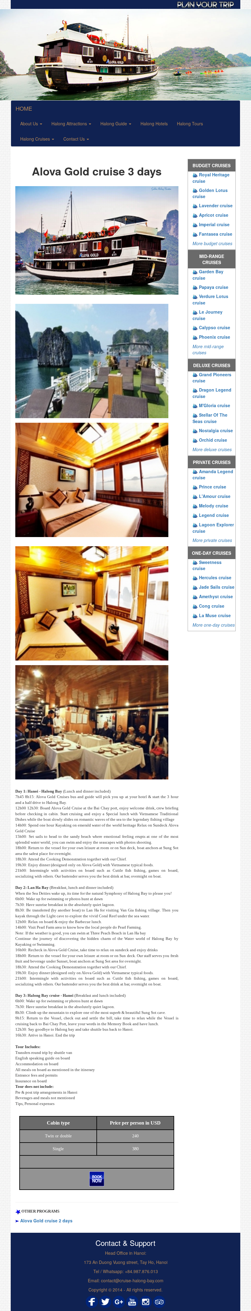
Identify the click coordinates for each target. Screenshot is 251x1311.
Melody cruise (213, 506)
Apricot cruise (213, 215)
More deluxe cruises (212, 449)
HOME (24, 108)
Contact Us (74, 139)
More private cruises (212, 540)
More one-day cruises (214, 625)
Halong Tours (190, 123)
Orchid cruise (213, 440)
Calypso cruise (214, 327)
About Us (29, 123)
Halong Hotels (154, 123)
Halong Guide (114, 123)
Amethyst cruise (216, 596)
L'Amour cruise (214, 496)
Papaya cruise (213, 287)
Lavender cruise (216, 205)
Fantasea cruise (215, 234)
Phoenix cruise (214, 337)
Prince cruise (212, 487)
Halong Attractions (69, 123)
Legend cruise (214, 515)
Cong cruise (211, 606)
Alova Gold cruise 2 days (46, 1220)
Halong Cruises (35, 139)
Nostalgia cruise (216, 430)
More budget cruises (212, 243)
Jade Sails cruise (216, 587)
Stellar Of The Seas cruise (210, 418)
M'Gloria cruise (214, 405)
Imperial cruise (214, 224)
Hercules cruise (215, 577)
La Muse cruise (215, 615)
